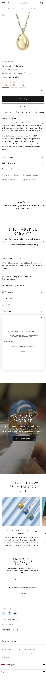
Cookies (34, 654)
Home (4, 9)
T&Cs (16, 654)
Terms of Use (6, 654)
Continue (23, 593)
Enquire (23, 106)
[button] (43, 3)
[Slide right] (40, 522)
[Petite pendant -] (22, 84)
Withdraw (5, 657)
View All (23, 491)
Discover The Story (23, 438)
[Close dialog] (41, 317)
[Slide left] (6, 522)
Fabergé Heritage (14, 9)
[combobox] (23, 664)
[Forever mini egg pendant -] (5, 84)
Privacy (24, 654)
